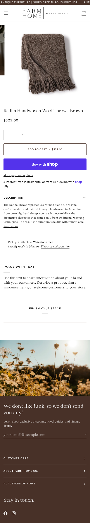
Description (13, 197)
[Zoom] (15, 93)
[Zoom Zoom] (45, 63)
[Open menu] (10, 13)
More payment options (18, 175)
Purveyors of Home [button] (19, 483)
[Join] (83, 434)
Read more (10, 226)
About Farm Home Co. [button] (20, 470)
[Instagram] (14, 513)
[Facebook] (5, 513)
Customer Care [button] (15, 458)
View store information (55, 246)
